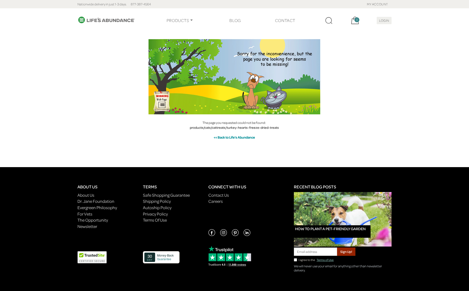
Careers (215, 201)
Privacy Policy (155, 214)
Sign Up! (346, 251)
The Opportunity (92, 220)
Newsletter (87, 226)
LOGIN (384, 20)
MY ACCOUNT (377, 4)
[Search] (328, 20)
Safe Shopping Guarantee (166, 195)
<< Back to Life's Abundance (234, 137)
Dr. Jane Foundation (95, 201)
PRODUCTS (178, 20)
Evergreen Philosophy (97, 208)
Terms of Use (325, 260)
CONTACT (285, 20)
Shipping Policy (157, 201)
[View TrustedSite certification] (92, 256)
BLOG (235, 20)
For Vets (84, 214)
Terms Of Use (155, 220)
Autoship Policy (157, 208)
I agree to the (316, 260)
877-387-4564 (141, 4)
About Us (85, 195)
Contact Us (218, 195)
